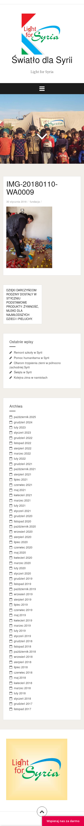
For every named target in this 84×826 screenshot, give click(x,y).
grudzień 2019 (23, 578)
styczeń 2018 (22, 698)
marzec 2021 (22, 500)
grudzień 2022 (23, 438)
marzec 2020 (22, 563)
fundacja (35, 201)
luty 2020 (20, 568)
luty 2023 (20, 427)
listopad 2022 (22, 443)
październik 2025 (25, 417)
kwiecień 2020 (23, 557)
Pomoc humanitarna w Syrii (31, 358)
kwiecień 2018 (23, 683)
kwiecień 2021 (23, 495)
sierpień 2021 (22, 474)
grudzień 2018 (23, 641)
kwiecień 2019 (23, 620)
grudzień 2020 (23, 516)
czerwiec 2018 (23, 672)
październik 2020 (25, 526)
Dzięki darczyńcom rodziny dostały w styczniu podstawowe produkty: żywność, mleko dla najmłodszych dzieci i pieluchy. (22, 304)
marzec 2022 (22, 453)
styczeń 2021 (22, 511)
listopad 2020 (22, 521)
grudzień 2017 (23, 703)
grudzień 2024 (23, 422)
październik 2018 (25, 651)
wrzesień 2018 (23, 657)
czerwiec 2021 (23, 485)
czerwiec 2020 (23, 547)
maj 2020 (20, 552)
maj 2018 (20, 677)
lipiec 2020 (21, 542)
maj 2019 (20, 615)
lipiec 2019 (21, 604)
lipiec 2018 (21, 667)
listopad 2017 (22, 709)
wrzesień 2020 (23, 531)
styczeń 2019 (22, 636)
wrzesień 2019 (23, 594)
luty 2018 (20, 693)
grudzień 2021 (23, 464)
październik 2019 (25, 589)
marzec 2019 (22, 625)
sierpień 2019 (22, 599)
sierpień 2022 (22, 448)
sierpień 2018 (22, 662)
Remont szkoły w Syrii (28, 352)
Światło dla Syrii (42, 59)
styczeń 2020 (22, 573)
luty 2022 (20, 458)
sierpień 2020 (22, 537)
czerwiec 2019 (23, 610)
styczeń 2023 (22, 432)
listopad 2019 (22, 584)
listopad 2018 (22, 646)
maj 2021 (20, 490)
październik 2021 (25, 469)
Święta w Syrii (23, 372)
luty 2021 (20, 505)
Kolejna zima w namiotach (31, 377)
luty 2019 (20, 630)
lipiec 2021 (21, 479)
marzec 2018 (22, 688)
